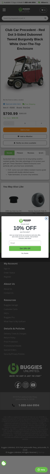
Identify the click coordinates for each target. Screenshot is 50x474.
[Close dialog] (46, 218)
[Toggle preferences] (3, 463)
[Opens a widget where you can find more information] (41, 470)
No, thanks (25, 253)
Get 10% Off (25, 249)
